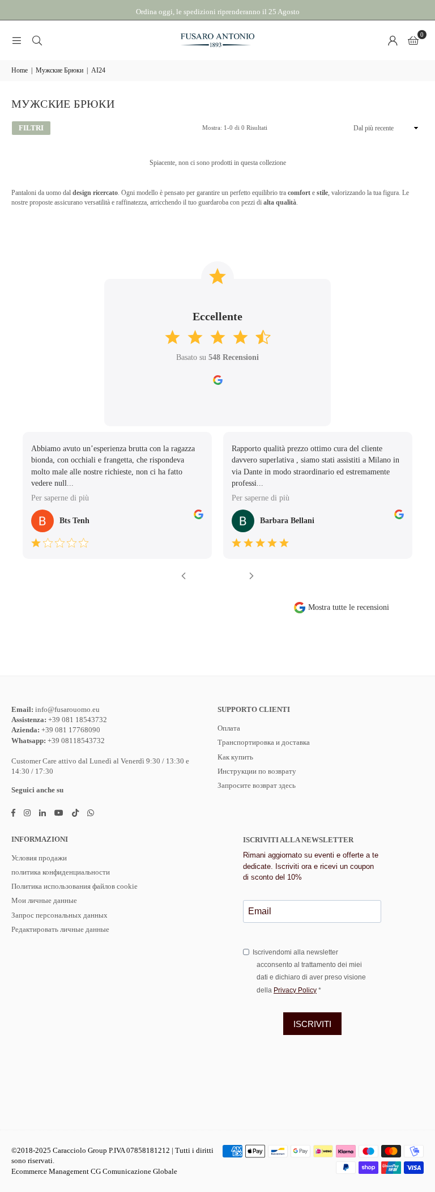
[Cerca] (37, 40)
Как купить (235, 757)
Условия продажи (39, 858)
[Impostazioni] (392, 40)
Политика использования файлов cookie (74, 886)
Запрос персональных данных (59, 915)
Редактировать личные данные (60, 929)
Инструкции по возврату (257, 771)
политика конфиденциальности (60, 872)
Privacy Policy (295, 990)
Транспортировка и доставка (264, 742)
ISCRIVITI (312, 1024)
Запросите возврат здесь (257, 785)
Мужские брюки (59, 70)
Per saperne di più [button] (60, 498)
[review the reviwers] (198, 516)
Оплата (229, 728)
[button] (413, 40)
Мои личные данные (44, 900)
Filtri (31, 128)
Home (19, 70)
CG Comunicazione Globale (134, 1171)
